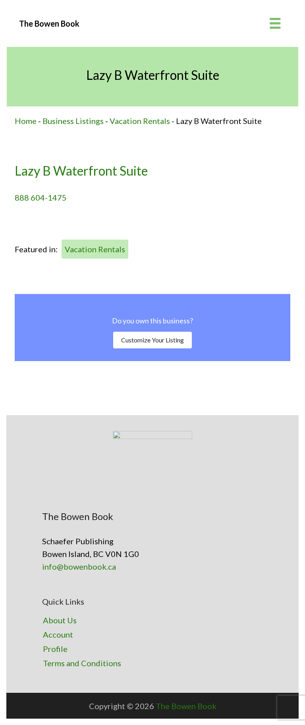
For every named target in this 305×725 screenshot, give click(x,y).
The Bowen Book (186, 706)
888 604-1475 (41, 197)
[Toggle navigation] (275, 23)
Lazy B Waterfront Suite (81, 170)
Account (58, 634)
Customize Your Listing (152, 340)
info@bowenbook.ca (79, 566)
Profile (55, 648)
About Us (60, 620)
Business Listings (73, 121)
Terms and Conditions (82, 663)
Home (26, 121)
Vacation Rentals (140, 121)
